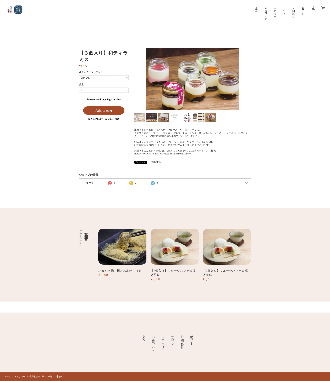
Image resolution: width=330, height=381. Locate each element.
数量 (81, 84)
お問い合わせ (293, 10)
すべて (90, 183)
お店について (265, 12)
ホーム (256, 8)
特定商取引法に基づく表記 (40, 376)
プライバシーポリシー (14, 376)
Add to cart (103, 110)
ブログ (284, 9)
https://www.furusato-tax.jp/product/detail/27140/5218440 (162, 153)
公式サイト (302, 9)
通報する (156, 162)
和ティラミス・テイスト (92, 72)
